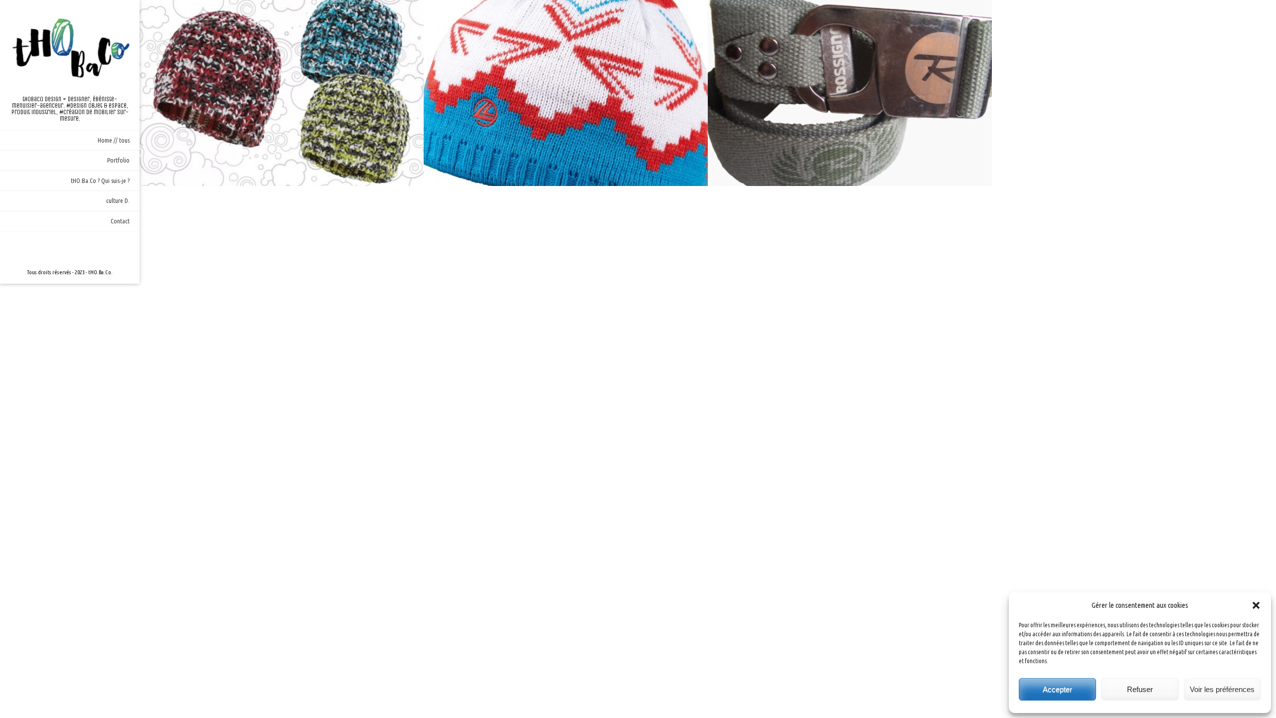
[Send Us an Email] (54, 249)
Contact (120, 220)
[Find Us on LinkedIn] (86, 249)
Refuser (1140, 689)
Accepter (1057, 689)
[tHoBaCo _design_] (70, 48)
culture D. (118, 200)
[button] (1256, 605)
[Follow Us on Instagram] (70, 249)
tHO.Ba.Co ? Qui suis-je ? (100, 180)
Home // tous (114, 140)
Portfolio (118, 160)
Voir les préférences (1222, 689)
